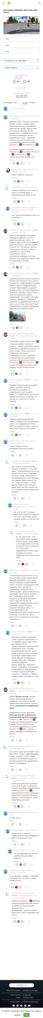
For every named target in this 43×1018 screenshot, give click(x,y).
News (18, 997)
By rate (25, 103)
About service (15, 995)
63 (10, 267)
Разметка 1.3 (14, 152)
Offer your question (13, 990)
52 (10, 328)
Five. (7, 51)
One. (7, 39)
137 (10, 163)
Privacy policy (15, 1002)
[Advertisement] (21, 952)
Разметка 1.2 (31, 145)
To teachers (27, 995)
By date (32, 103)
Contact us (22, 985)
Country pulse (28, 997)
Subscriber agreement (31, 1002)
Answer (12, 160)
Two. (7, 45)
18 (24, 163)
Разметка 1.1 (14, 145)
